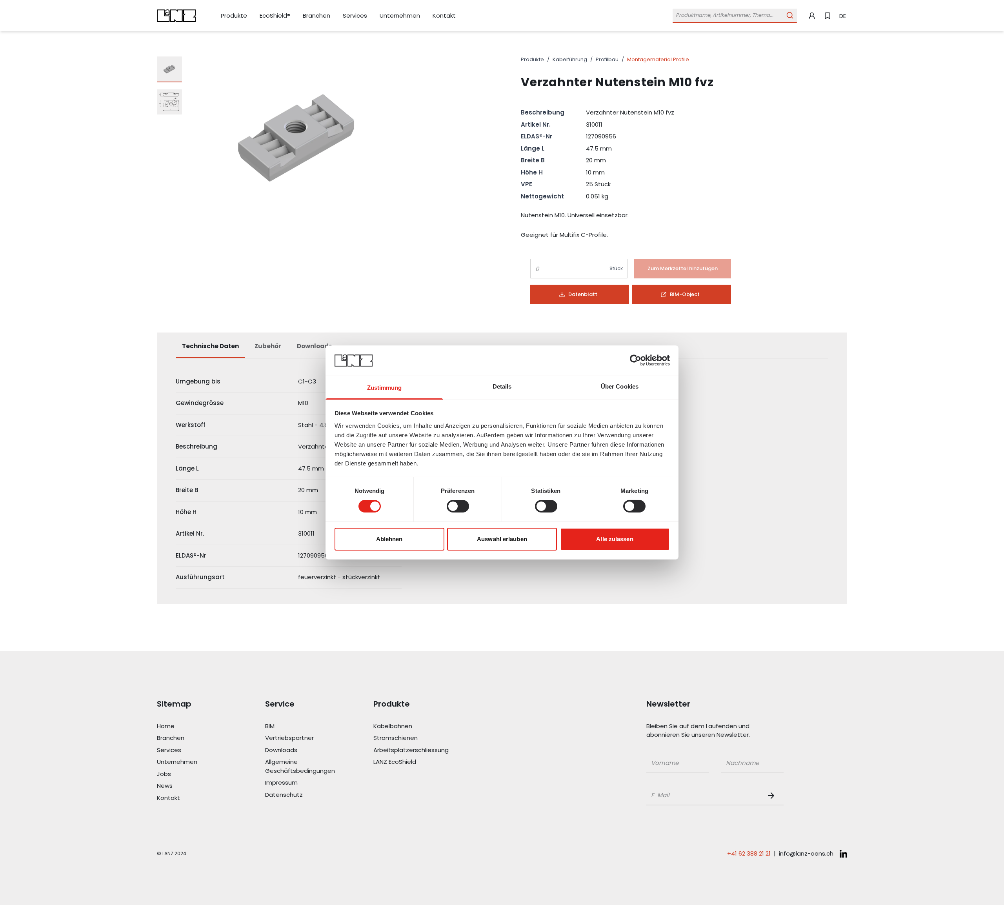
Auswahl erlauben (502, 539)
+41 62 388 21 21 (749, 853)
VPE (526, 184)
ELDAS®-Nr (536, 136)
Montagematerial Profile (658, 59)
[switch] (458, 506)
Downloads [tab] (314, 346)
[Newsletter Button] (772, 795)
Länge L (532, 148)
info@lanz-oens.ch (806, 853)
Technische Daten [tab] (210, 346)
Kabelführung (570, 59)
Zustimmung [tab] (384, 387)
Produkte (532, 59)
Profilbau (607, 59)
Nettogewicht (542, 196)
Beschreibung (542, 112)
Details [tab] (502, 386)
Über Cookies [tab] (619, 386)
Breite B (533, 160)
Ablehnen (389, 539)
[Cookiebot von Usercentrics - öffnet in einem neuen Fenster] (635, 360)
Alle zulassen (614, 539)
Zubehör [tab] (268, 346)
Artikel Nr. (536, 124)
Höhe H (532, 172)
